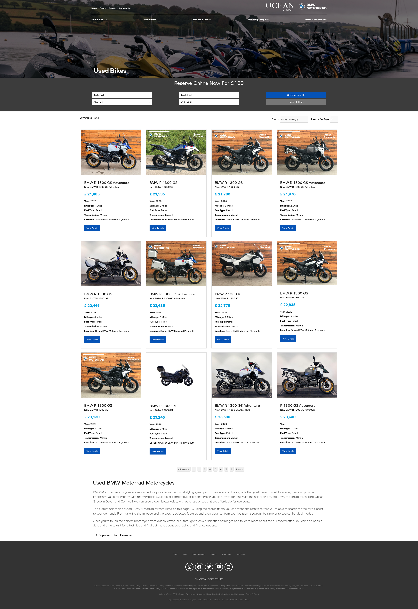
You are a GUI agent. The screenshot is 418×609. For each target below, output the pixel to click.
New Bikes (97, 19)
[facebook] (199, 567)
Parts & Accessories (316, 19)
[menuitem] (95, 8)
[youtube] (219, 567)
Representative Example (115, 535)
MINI (185, 554)
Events (103, 8)
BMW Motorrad (198, 554)
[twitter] (209, 567)
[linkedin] (229, 567)
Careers (112, 8)
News (94, 8)
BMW (175, 554)
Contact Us (124, 8)
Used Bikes (150, 19)
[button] (209, 535)
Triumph (213, 554)
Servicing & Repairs (258, 19)
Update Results (296, 95)
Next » (239, 469)
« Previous (183, 469)
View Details (92, 228)
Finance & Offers (202, 19)
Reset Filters (296, 102)
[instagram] (189, 567)
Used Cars (226, 554)
